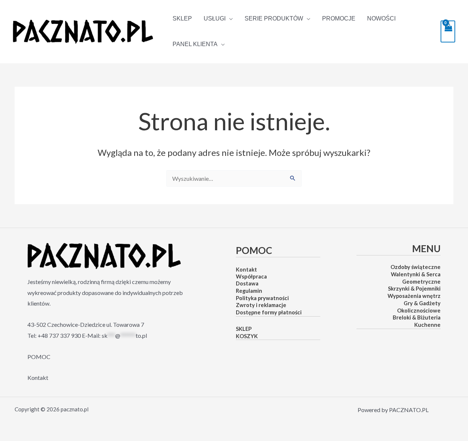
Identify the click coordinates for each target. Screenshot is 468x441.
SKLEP (182, 18)
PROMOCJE (338, 18)
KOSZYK (247, 336)
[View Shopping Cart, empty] (448, 31)
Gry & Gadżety (422, 303)
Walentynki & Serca (416, 274)
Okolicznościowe (419, 310)
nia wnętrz (427, 296)
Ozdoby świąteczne (415, 267)
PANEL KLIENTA (195, 44)
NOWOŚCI (381, 18)
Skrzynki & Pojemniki (414, 288)
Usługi (215, 18)
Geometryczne (421, 282)
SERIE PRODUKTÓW (274, 18)
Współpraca (251, 276)
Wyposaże (401, 296)
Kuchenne (427, 325)
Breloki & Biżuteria (417, 317)
